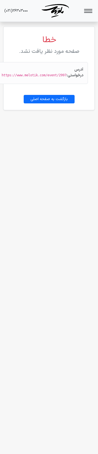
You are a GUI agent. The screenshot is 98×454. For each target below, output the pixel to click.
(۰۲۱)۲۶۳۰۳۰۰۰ (16, 11)
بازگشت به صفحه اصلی (49, 99)
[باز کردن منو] (88, 10)
